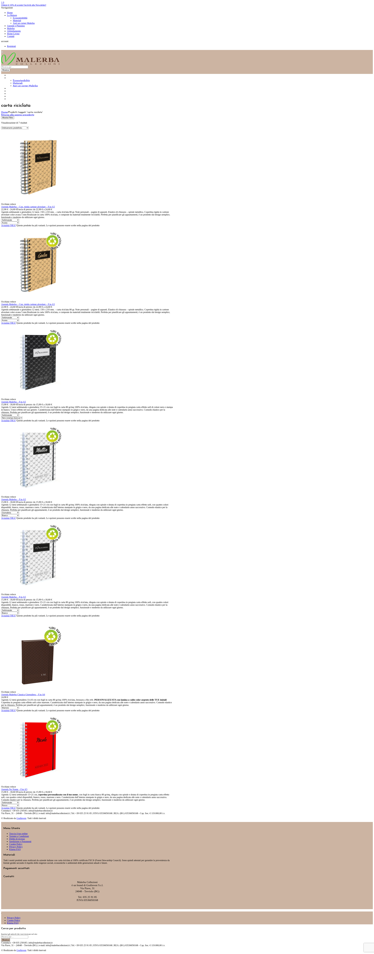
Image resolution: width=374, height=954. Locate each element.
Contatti (10, 36)
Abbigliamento (14, 31)
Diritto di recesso (17, 839)
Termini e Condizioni (19, 836)
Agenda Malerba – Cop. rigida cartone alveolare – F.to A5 (28, 206)
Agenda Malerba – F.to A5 (13, 402)
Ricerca (5, 70)
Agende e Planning (16, 26)
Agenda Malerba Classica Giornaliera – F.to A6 (23, 694)
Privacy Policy (16, 846)
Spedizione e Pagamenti (20, 841)
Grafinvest (21, 818)
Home (10, 12)
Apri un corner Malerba (24, 23)
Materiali (17, 20)
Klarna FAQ (15, 849)
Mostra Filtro (7, 118)
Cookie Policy (15, 844)
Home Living (13, 33)
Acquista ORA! (8, 225)
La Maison (12, 15)
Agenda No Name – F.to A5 (14, 789)
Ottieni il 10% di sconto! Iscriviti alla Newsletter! (23, 5)
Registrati (11, 46)
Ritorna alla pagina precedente (17, 115)
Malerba (11, 28)
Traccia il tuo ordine (18, 833)
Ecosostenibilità (20, 18)
